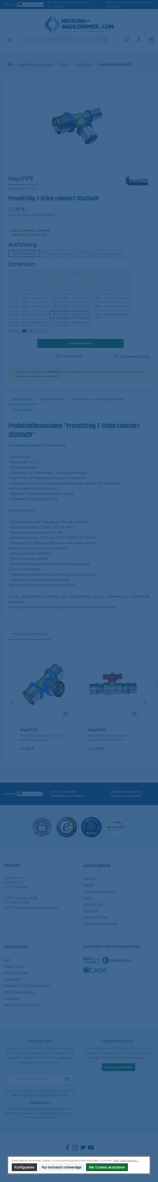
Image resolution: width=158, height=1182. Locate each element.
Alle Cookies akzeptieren (107, 1167)
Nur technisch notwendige (61, 1167)
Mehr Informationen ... (126, 1160)
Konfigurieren (24, 1167)
